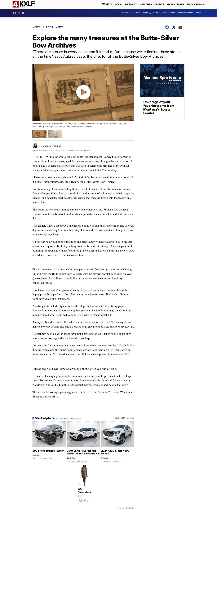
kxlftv (19, 13)
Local (119, 4)
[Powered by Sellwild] (130, 508)
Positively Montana (150, 12)
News (137, 12)
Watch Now (194, 4)
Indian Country (168, 12)
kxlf (24, 13)
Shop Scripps (175, 4)
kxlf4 (15, 13)
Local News (55, 27)
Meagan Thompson (52, 145)
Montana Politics (185, 12)
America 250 (126, 12)
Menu (106, 4)
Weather (146, 4)
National (131, 4)
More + (199, 12)
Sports (159, 4)
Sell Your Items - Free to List (68, 419)
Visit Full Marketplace (124, 418)
